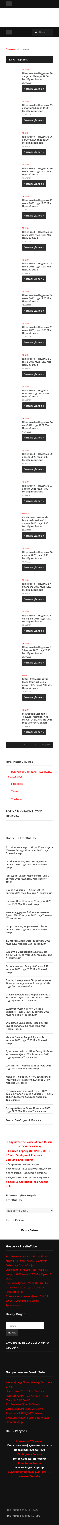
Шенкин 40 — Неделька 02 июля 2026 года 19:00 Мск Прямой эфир (37, 235)
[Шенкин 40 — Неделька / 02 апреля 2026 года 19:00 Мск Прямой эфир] (13, 613)
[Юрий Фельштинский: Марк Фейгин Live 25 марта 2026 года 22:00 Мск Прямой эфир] (13, 677)
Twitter (14, 791)
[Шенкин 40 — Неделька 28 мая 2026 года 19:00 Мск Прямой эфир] (13, 388)
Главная (11, 49)
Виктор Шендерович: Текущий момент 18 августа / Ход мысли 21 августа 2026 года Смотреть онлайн (28, 983)
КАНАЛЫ (25, 513)
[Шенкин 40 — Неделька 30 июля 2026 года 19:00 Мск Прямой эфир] (13, 166)
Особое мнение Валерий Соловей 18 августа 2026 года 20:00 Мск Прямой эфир (27, 969)
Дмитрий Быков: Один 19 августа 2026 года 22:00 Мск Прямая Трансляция (28, 942)
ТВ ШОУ (25, 69)
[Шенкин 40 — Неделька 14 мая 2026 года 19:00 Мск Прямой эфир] (13, 420)
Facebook (16, 783)
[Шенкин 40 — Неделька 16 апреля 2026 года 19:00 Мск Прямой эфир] (13, 550)
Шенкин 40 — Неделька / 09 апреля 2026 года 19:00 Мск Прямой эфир (36, 586)
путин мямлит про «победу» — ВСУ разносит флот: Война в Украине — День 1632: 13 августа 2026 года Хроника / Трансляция (29, 1095)
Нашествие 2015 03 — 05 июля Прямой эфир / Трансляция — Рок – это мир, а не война (28, 1395)
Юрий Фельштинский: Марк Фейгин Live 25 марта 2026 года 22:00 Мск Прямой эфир (37, 683)
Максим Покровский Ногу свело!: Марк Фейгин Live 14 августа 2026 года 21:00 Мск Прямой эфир (28, 1079)
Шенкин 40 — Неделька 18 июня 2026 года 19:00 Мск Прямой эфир (37, 298)
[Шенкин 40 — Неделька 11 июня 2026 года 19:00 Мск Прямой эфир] (13, 325)
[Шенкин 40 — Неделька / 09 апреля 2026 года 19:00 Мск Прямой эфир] (13, 582)
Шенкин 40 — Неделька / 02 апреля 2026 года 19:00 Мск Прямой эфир (36, 618)
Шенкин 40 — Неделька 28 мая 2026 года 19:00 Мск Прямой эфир (37, 393)
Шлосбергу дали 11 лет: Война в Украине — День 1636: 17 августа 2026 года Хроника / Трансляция (27, 1011)
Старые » (46, 744)
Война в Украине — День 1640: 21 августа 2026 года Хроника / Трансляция (29, 891)
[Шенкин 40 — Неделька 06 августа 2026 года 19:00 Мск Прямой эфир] (13, 135)
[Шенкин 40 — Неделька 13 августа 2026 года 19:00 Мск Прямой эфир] (13, 103)
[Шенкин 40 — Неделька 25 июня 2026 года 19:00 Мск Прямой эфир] (13, 261)
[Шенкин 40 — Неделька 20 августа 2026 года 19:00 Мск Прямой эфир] (13, 71)
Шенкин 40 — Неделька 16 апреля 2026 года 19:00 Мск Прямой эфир (37, 555)
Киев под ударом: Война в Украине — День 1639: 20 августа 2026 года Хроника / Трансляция (29, 915)
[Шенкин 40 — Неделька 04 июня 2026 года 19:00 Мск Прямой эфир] (13, 357)
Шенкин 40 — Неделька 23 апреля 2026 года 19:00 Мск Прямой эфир (37, 488)
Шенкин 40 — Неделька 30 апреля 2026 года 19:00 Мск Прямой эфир (37, 457)
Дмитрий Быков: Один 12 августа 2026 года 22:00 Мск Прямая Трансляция (28, 1110)
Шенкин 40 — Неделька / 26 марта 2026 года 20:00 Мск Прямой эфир (36, 650)
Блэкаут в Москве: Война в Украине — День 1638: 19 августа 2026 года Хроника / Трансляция (29, 955)
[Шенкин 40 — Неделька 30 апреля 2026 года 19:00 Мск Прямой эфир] (13, 452)
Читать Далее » (34, 88)
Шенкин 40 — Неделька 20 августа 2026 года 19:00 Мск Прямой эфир (37, 76)
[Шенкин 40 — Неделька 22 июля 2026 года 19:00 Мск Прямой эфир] (13, 198)
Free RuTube (13, 1515)
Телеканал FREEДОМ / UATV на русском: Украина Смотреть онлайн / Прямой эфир (29, 1417)
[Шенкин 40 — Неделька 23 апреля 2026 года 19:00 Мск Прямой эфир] (13, 483)
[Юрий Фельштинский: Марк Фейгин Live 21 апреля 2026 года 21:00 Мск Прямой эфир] (13, 515)
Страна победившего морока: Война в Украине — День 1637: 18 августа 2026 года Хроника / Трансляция (28, 997)
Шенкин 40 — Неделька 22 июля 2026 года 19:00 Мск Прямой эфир (37, 203)
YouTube (16, 799)
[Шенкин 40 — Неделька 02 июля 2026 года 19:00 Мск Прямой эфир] (13, 230)
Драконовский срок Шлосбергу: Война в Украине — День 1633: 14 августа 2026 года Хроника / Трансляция (29, 1054)
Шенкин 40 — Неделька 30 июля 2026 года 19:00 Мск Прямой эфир (37, 171)
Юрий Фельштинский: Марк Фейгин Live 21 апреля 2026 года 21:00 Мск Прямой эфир (35, 522)
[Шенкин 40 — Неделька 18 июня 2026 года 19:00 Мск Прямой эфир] (13, 293)
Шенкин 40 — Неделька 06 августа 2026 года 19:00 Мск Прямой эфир (37, 139)
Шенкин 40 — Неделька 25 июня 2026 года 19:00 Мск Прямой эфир (37, 266)
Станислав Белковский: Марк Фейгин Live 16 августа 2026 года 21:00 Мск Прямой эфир (27, 1026)
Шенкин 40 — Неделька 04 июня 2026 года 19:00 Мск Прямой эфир (37, 361)
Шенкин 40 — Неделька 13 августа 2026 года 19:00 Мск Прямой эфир (37, 108)
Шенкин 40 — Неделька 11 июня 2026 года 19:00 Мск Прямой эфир (37, 330)
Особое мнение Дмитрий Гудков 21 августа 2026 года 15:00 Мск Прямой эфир (26, 864)
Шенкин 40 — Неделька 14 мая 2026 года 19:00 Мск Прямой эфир (37, 425)
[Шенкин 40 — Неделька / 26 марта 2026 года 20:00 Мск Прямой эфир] (13, 645)
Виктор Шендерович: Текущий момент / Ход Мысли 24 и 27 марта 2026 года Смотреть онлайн (37, 718)
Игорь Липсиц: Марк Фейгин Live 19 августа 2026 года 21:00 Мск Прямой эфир (26, 929)
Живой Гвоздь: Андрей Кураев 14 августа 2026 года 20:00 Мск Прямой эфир (26, 1040)
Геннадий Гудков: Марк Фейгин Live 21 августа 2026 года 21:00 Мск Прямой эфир (28, 878)
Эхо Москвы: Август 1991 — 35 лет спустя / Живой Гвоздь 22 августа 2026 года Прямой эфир (29, 850)
